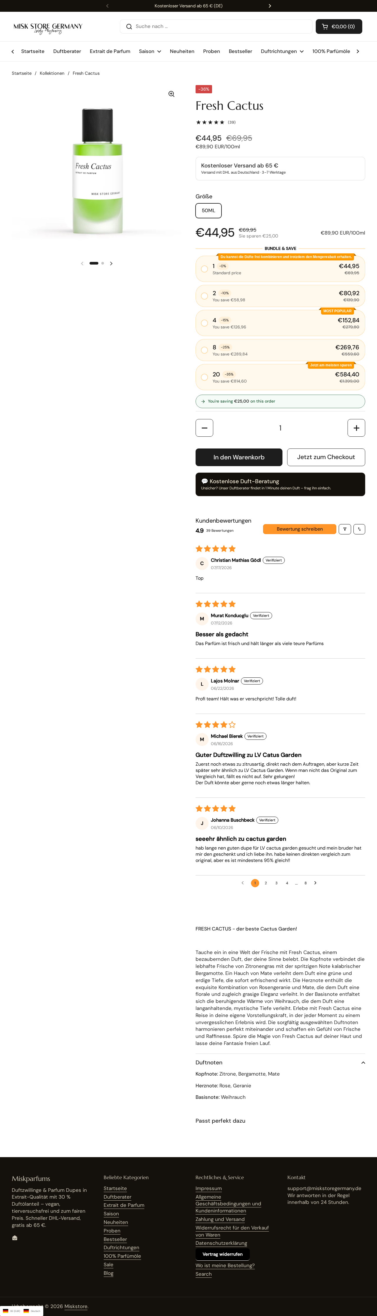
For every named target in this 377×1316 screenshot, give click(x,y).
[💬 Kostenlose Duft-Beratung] (280, 484)
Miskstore (76, 1306)
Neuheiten (116, 1222)
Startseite (22, 73)
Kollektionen (52, 73)
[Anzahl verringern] (204, 428)
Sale (108, 1264)
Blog (108, 1273)
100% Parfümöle (122, 1256)
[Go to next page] (317, 883)
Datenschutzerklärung (221, 1243)
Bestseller (115, 1239)
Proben (112, 1230)
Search (204, 1274)
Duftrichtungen (121, 1247)
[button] (339, 26)
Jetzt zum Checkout (326, 457)
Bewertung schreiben (300, 529)
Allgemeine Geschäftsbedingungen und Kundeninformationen (228, 1204)
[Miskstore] (48, 26)
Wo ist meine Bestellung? (225, 1265)
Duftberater (117, 1197)
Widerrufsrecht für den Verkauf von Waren (232, 1231)
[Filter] (345, 529)
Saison (111, 1213)
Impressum (209, 1188)
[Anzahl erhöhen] (356, 428)
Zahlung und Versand (220, 1219)
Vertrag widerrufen (223, 1254)
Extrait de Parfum (124, 1205)
